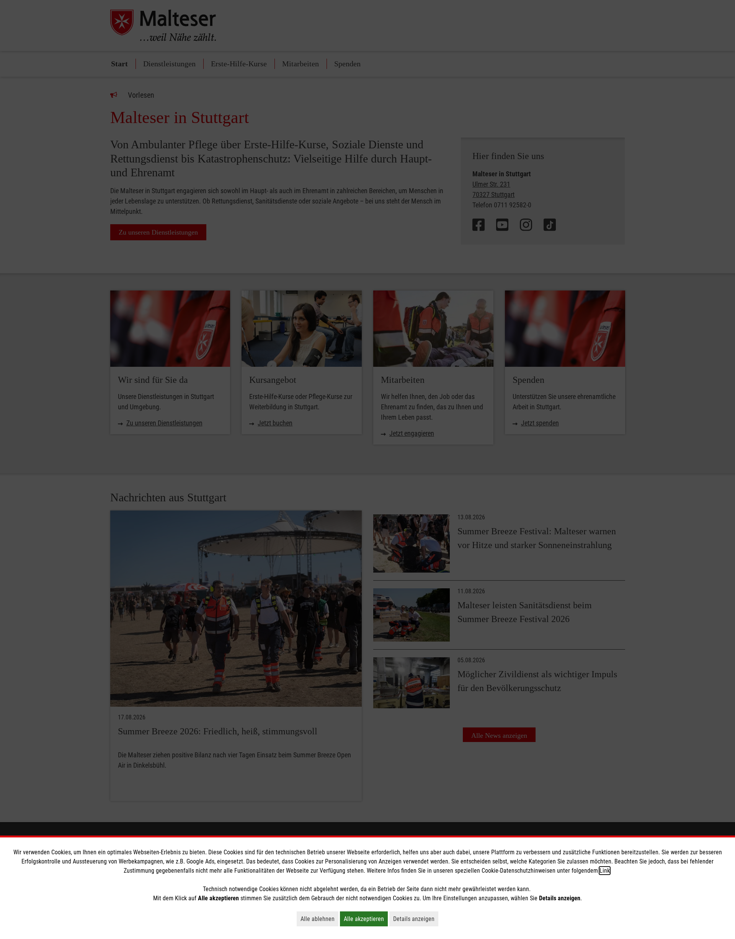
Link (604, 870)
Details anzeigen (415, 919)
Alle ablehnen (319, 919)
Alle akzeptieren (366, 919)
